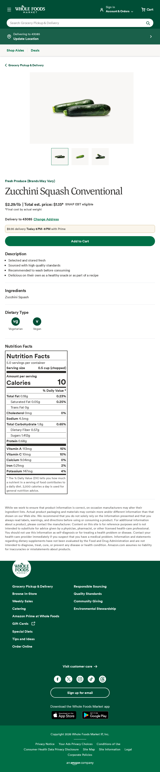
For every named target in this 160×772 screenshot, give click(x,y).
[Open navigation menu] (9, 9)
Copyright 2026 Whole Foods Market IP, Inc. (80, 734)
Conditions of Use (108, 744)
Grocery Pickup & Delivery (32, 586)
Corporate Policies (80, 755)
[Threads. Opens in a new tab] (102, 679)
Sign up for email (80, 692)
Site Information (109, 749)
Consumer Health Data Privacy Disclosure (51, 749)
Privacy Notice (45, 744)
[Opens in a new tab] (64, 715)
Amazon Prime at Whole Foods (35, 616)
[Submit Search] (148, 22)
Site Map (89, 749)
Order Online (22, 646)
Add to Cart (80, 241)
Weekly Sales (22, 601)
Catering (19, 608)
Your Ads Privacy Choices (75, 744)
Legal (128, 749)
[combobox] (73, 22)
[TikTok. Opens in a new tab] (91, 679)
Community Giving (88, 601)
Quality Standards (88, 593)
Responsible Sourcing (90, 586)
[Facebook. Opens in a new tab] (57, 679)
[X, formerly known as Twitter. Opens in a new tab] (68, 679)
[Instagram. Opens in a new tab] (80, 679)
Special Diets (22, 631)
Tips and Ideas (23, 639)
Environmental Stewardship (95, 608)
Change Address (46, 219)
